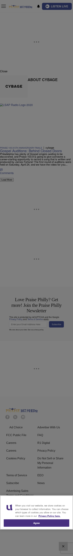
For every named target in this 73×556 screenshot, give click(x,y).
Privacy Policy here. (49, 516)
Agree (36, 523)
